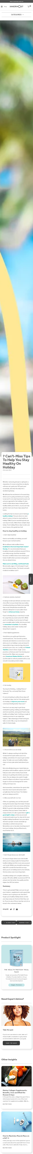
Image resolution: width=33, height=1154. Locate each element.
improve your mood (18, 701)
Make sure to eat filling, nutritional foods (16, 564)
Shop (5, 6)
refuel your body (14, 612)
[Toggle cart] (28, 7)
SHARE (6, 909)
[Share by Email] (17, 909)
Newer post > (25, 923)
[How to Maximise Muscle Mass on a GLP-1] (16, 1122)
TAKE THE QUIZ (11, 1043)
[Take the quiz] (16, 1015)
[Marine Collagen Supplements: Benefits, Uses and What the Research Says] (16, 1076)
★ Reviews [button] (30, 579)
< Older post (9, 923)
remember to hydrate (11, 624)
